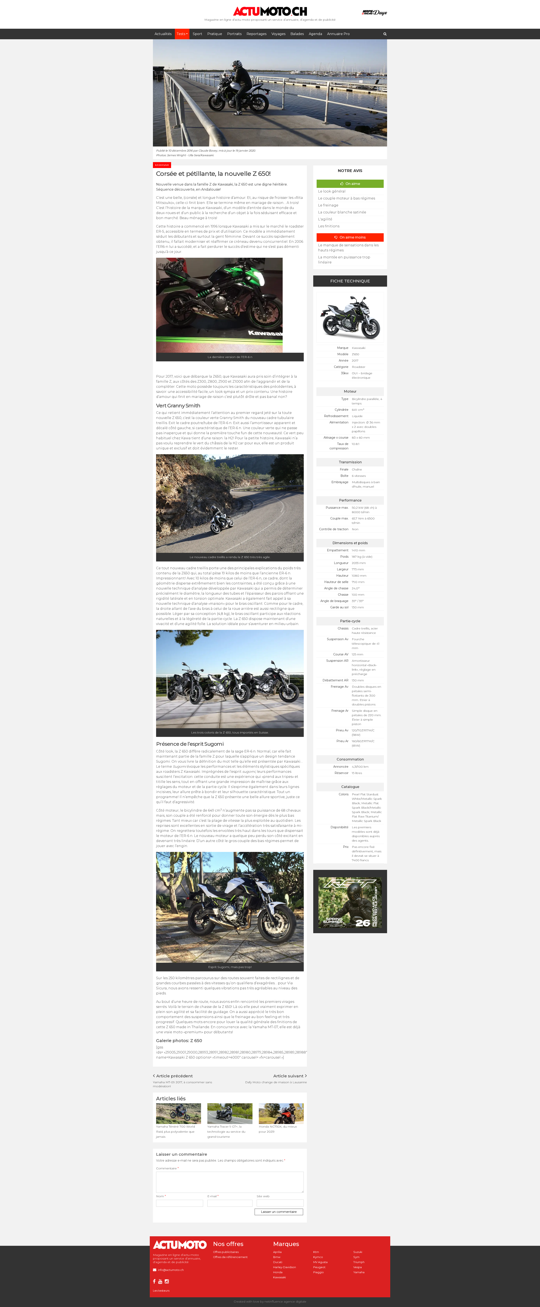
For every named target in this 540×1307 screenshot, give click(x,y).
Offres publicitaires (226, 1252)
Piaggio (318, 1272)
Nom (161, 1196)
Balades (297, 34)
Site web (263, 1196)
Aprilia (277, 1252)
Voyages (278, 34)
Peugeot (319, 1267)
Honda (277, 1272)
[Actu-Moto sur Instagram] (167, 1282)
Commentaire (167, 1168)
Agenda (315, 34)
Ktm (316, 1252)
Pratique (214, 34)
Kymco (318, 1257)
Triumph (358, 1262)
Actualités (163, 34)
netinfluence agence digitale (285, 1301)
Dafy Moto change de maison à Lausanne (276, 1082)
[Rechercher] (385, 34)
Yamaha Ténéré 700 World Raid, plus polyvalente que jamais (175, 1132)
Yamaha (358, 1272)
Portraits (234, 34)
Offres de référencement (230, 1257)
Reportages (256, 34)
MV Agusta (320, 1262)
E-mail (213, 1196)
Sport (197, 34)
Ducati (277, 1262)
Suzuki (357, 1252)
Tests (181, 34)
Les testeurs (161, 1290)
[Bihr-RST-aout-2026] (350, 902)
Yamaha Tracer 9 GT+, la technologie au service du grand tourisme (226, 1132)
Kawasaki (279, 1277)
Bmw (276, 1257)
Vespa (357, 1267)
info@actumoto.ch (171, 1270)
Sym (356, 1257)
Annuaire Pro (338, 34)
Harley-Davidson (284, 1267)
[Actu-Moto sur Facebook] (155, 1282)
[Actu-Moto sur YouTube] (161, 1282)
